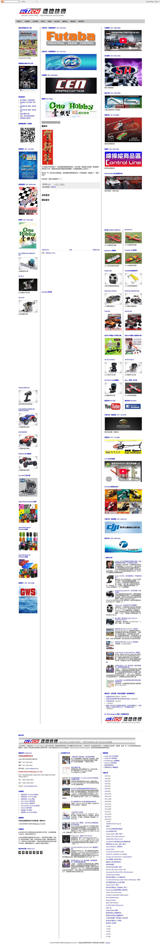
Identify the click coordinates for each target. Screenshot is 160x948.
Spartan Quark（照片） (113, 885)
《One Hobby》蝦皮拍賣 (27, 803)
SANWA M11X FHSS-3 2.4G (114, 839)
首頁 (70, 250)
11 (107, 926)
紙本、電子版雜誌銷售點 (27, 116)
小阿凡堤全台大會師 (77, 812)
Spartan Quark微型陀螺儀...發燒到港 (116, 890)
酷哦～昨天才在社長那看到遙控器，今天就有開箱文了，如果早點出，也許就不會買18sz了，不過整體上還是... (123, 706)
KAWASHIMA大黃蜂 (112, 910)
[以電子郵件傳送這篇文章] (55, 184)
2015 (106, 804)
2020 (106, 791)
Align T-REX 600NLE (112, 903)
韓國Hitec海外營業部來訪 (113, 862)
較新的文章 (45, 250)
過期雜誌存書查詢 (25, 118)
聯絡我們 (73, 21)
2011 (106, 814)
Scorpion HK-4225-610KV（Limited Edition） (119, 857)
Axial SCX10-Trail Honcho (114, 892)
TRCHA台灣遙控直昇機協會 (114, 829)
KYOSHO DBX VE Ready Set (114, 905)
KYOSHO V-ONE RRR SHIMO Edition (117, 895)
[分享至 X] (59, 184)
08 (107, 934)
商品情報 (35, 21)
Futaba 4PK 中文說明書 (111, 756)
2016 (106, 801)
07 (107, 936)
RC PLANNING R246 (112, 897)
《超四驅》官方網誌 (26, 810)
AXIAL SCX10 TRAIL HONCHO (115, 836)
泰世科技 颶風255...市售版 (113, 920)
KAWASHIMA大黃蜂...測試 (113, 867)
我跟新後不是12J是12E (113, 696)
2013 (106, 809)
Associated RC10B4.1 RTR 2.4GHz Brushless (119, 872)
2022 (106, 786)
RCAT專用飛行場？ (111, 831)
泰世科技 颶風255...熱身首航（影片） (117, 887)
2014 (106, 806)
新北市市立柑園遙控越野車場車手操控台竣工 (84, 788)
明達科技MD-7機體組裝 (111, 767)
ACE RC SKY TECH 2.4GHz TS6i (116, 869)
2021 (106, 789)
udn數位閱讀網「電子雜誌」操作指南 (117, 918)
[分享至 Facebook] (61, 184)
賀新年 (108, 826)
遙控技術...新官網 (111, 923)
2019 (106, 794)
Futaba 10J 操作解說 (110, 763)
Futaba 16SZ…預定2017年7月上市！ (82, 836)
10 (107, 929)
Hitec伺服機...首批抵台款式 (114, 859)
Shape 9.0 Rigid (111, 900)
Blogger (108, 943)
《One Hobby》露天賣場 (27, 801)
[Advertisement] (71, 272)
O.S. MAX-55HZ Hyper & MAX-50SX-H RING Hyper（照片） (123, 880)
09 (107, 931)
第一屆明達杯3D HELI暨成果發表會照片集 (83, 801)
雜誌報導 (81, 21)
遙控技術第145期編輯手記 (113, 913)
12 (107, 821)
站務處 (49, 21)
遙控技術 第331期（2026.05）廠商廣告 (126, 642)
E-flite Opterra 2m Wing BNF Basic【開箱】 (128, 652)
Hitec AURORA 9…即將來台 (114, 846)
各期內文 (19, 21)
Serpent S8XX (110, 849)
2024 (106, 781)
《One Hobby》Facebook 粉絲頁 (30, 806)
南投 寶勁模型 (110, 864)
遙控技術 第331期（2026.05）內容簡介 (126, 629)
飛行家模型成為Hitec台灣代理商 (115, 882)
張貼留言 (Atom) (50, 253)
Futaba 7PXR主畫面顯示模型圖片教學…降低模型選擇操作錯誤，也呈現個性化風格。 (128, 562)
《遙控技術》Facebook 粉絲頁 (29, 794)
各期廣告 (27, 21)
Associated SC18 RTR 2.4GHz (115, 852)
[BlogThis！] (57, 184)
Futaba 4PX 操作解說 (110, 758)
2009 (106, 819)
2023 (106, 783)
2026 (106, 776)
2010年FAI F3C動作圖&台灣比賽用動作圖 (118, 841)
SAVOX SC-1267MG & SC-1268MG (116, 854)
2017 (106, 799)
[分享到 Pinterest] (63, 184)
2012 (106, 811)
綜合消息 (57, 21)
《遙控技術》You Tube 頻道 (28, 797)
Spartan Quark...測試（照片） (114, 834)
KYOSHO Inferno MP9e (113, 875)
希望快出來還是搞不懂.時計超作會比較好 (118, 699)
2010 (106, 817)
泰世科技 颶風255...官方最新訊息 (115, 877)
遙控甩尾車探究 (109, 765)
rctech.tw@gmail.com (31, 768)
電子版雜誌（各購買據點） (28, 100)
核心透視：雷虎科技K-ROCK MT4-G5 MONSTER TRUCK (126, 619)
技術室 (43, 21)
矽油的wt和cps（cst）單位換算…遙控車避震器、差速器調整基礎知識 (128, 666)
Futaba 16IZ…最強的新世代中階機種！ (126, 605)
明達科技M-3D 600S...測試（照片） (116, 844)
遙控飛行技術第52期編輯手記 (114, 915)
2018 (106, 796)
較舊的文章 (96, 250)
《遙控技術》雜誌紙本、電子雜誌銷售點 (83, 757)
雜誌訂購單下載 (24, 114)
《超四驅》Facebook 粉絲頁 (28, 812)
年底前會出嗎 (110, 701)
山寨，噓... (109, 908)
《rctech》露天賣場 (26, 808)
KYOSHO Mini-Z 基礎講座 (112, 761)
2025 (106, 778)
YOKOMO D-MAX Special (113, 824)
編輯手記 (65, 21)
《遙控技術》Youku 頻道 (27, 799)
